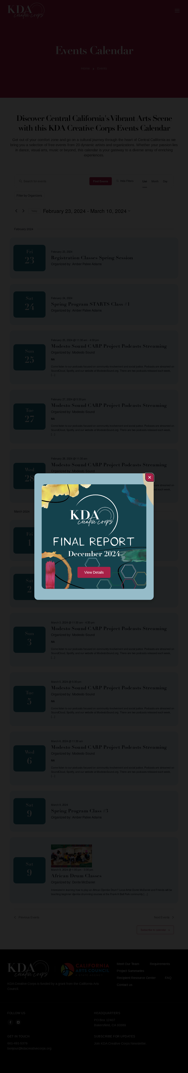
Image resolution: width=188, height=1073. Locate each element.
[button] (150, 477)
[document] (94, 536)
